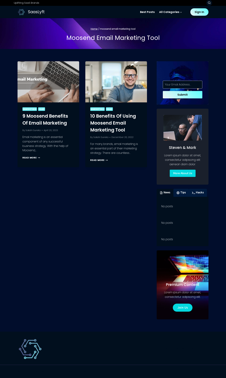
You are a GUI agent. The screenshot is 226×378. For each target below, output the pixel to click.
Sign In (199, 12)
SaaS (41, 109)
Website (181, 348)
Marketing (29, 109)
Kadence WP (79, 371)
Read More (31, 157)
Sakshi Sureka (33, 130)
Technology (162, 348)
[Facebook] (192, 371)
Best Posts (147, 12)
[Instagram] (205, 371)
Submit (182, 95)
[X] (199, 371)
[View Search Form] (209, 3)
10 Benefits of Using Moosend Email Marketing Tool (113, 123)
